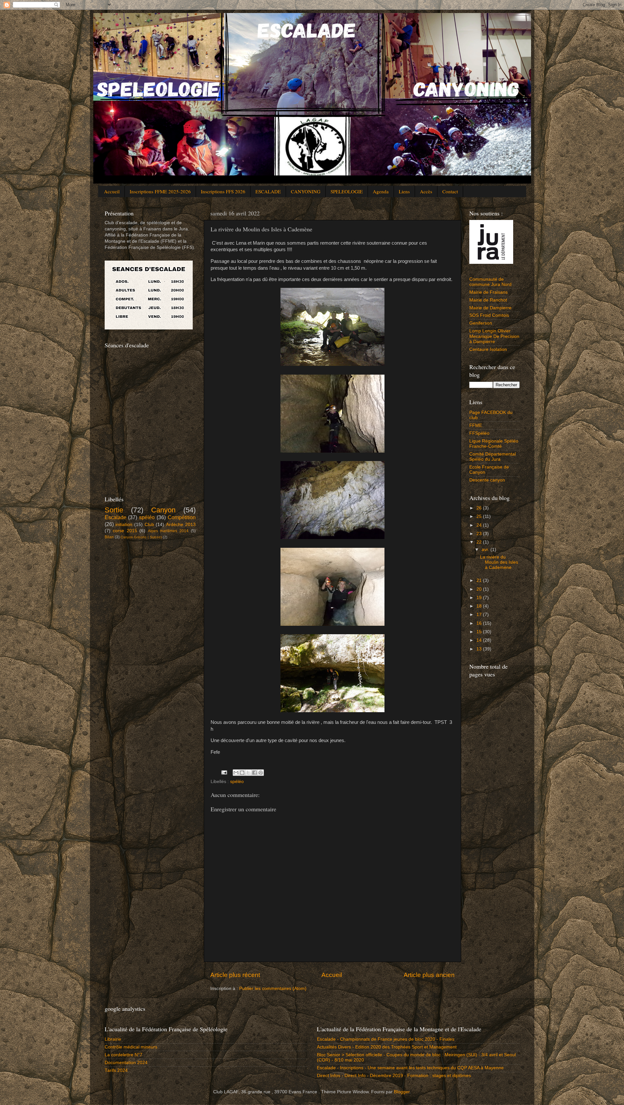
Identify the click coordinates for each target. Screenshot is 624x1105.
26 (479, 508)
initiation (123, 524)
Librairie (113, 1039)
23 (479, 533)
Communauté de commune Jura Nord (490, 282)
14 (479, 640)
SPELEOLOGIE (347, 191)
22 (479, 542)
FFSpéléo (479, 433)
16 (479, 623)
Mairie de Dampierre (490, 307)
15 (479, 631)
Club (149, 524)
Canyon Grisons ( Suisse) (141, 537)
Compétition (182, 517)
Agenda (381, 191)
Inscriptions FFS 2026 (223, 191)
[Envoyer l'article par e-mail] (224, 772)
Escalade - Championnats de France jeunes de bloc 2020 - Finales (385, 1039)
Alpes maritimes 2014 (168, 531)
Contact (450, 191)
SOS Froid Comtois (489, 315)
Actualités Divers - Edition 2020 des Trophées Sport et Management (387, 1047)
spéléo (237, 781)
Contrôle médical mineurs (131, 1047)
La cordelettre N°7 (123, 1054)
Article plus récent (235, 974)
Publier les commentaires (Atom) (272, 988)
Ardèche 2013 (181, 524)
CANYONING (305, 191)
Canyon (163, 510)
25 (479, 516)
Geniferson (480, 323)
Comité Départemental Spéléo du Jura (492, 457)
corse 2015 (125, 530)
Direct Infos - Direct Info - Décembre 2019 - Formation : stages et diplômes (394, 1075)
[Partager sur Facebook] (254, 772)
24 (479, 525)
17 (479, 614)
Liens (404, 191)
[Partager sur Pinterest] (260, 772)
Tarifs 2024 (116, 1070)
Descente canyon (487, 480)
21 (479, 580)
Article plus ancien (429, 974)
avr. (486, 549)
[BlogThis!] (242, 772)
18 (479, 606)
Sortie (114, 510)
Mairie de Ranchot (488, 300)
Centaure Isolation (488, 349)
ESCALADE (268, 191)
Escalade (115, 517)
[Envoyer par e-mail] (236, 772)
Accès (426, 191)
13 (479, 649)
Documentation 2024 (126, 1062)
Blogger (402, 1091)
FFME (475, 425)
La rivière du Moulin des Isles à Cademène (499, 562)
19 (479, 597)
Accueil (112, 191)
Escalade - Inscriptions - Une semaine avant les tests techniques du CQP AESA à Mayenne (410, 1067)
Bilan (109, 537)
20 (479, 589)
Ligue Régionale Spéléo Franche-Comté (493, 444)
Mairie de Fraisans (488, 292)
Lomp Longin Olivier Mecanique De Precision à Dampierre (494, 336)
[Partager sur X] (248, 772)
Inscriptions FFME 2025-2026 (160, 191)
